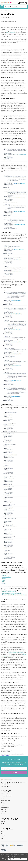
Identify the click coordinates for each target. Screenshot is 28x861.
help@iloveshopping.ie (6, 786)
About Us (3, 802)
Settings (4, 859)
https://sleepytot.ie (10, 32)
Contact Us (3, 809)
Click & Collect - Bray (5, 800)
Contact (2, 838)
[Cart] (25, 3)
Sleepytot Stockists (5, 807)
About (2, 833)
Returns (2, 805)
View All (2, 823)
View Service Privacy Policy (19, 183)
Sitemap (3, 814)
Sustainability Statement (6, 796)
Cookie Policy (4, 811)
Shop (2, 831)
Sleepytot (3, 821)
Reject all (11, 859)
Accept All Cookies (21, 859)
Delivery (2, 798)
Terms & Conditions (5, 793)
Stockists (3, 836)
